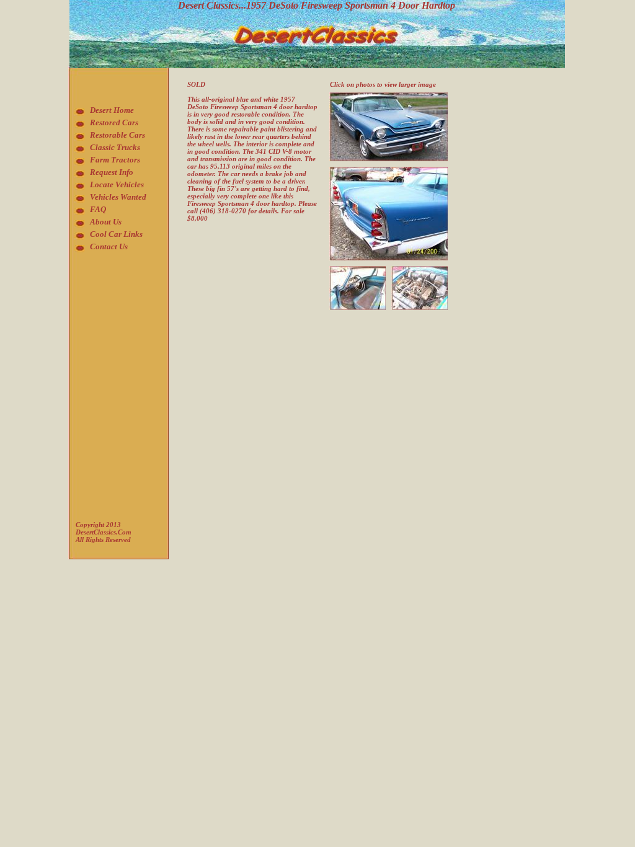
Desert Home (112, 110)
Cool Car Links (116, 234)
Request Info (111, 172)
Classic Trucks (115, 147)
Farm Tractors (115, 159)
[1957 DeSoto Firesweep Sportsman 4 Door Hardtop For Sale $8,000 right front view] (388, 95)
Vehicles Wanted (118, 197)
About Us (106, 221)
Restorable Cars (117, 135)
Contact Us (109, 246)
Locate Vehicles (117, 184)
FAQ (98, 209)
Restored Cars (114, 122)
